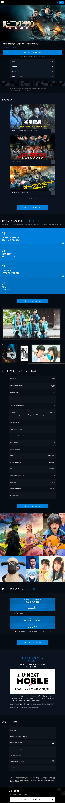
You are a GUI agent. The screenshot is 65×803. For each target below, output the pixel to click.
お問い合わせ (26, 794)
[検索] (57, 2)
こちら (43, 56)
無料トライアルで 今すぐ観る (32, 52)
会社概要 (14, 794)
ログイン (61, 2)
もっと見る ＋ (32, 198)
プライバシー (19, 794)
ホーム (10, 794)
